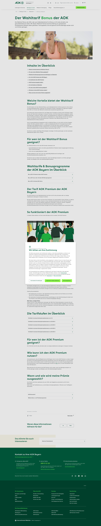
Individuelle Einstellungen (36, 280)
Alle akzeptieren (67, 280)
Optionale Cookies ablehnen (52, 280)
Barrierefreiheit (57, 275)
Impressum (49, 275)
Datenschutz (64, 272)
